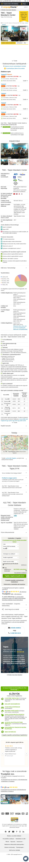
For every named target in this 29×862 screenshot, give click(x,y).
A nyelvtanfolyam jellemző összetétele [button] (15, 68)
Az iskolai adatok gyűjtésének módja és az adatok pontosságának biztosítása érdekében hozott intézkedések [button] (14, 598)
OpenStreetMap (25, 449)
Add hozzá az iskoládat (14, 850)
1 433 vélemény (17, 594)
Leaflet (20, 449)
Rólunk (7, 841)
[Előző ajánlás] (2, 753)
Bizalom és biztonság (10, 847)
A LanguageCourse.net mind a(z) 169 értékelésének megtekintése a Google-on (13, 790)
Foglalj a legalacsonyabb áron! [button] (14, 576)
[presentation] (6, 29)
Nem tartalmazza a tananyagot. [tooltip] (7, 569)
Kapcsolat (13, 841)
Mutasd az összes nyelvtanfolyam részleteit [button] (15, 66)
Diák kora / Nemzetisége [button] (8, 268)
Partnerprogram (19, 847)
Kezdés (4, 548)
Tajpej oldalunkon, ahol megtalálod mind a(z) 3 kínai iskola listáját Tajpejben (14, 661)
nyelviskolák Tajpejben (11, 458)
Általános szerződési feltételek (14, 835)
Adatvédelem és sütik (20, 838)
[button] (1, 1)
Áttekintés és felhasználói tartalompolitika (14, 844)
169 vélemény (22, 591)
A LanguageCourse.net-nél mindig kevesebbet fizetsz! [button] (14, 541)
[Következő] (27, 42)
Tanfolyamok (19, 42)
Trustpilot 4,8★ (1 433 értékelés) (10, 3)
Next (25, 151)
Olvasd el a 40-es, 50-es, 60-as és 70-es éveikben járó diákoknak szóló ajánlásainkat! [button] (20, 327)
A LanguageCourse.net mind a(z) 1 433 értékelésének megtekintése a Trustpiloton (14, 780)
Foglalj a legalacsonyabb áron (8, 42)
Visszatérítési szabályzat (20, 572)
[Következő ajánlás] (26, 753)
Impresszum (19, 841)
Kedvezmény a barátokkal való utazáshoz (14, 584)
